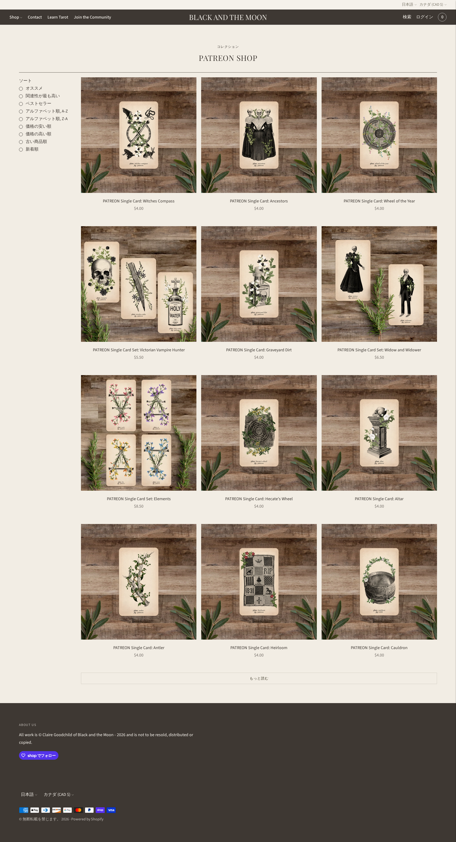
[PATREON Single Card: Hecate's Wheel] (259, 433)
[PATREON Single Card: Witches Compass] (138, 135)
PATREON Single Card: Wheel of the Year (379, 201)
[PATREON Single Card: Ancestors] (259, 135)
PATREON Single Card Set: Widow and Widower (379, 350)
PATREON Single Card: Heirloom (258, 648)
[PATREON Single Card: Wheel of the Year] (379, 135)
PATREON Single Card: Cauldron (379, 648)
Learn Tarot (58, 17)
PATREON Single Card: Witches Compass (139, 201)
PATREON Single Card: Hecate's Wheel (259, 499)
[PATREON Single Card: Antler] (138, 582)
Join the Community (92, 17)
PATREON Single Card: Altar (379, 499)
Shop (14, 17)
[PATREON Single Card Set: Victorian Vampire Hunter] (138, 284)
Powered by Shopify (87, 819)
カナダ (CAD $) (431, 4)
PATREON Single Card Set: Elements (139, 499)
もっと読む (259, 678)
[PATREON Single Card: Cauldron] (379, 582)
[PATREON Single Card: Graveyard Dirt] (259, 284)
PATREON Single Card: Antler (138, 648)
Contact (35, 17)
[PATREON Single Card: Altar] (379, 433)
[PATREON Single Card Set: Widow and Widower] (379, 284)
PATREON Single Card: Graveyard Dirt (259, 350)
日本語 (407, 4)
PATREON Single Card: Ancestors (259, 201)
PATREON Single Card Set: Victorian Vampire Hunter (139, 350)
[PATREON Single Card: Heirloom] (259, 582)
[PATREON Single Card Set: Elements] (138, 433)
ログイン (424, 17)
